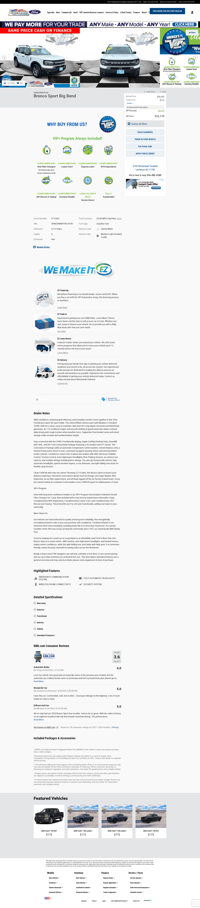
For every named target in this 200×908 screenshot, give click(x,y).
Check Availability (145, 132)
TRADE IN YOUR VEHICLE (145, 139)
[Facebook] (46, 898)
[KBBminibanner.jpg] (145, 184)
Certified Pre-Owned (83, 887)
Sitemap (83, 901)
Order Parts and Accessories (139, 887)
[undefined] (145, 184)
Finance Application (110, 883)
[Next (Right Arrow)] (195, 57)
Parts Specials (135, 883)
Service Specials (136, 878)
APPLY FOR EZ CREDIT (145, 153)
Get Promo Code (145, 146)
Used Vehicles (81, 883)
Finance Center (108, 878)
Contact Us (62, 383)
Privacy (115, 727)
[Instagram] (51, 898)
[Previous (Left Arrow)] (4, 57)
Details (129, 103)
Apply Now (62, 307)
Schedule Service (136, 892)
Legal (103, 901)
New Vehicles (53, 878)
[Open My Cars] (191, 12)
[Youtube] (48, 898)
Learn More (62, 352)
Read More (39, 681)
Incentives (52, 883)
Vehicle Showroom (55, 887)
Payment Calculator (109, 887)
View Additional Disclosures (119, 901)
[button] (77, 603)
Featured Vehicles (55, 892)
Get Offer (61, 331)
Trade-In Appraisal (109, 892)
